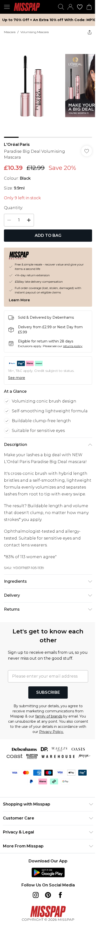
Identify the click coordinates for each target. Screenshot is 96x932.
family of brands (48, 716)
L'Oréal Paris (17, 144)
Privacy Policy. (51, 732)
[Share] (89, 32)
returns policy (72, 346)
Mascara (10, 32)
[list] (48, 88)
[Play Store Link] (48, 872)
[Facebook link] (60, 895)
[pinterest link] (48, 895)
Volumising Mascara (34, 32)
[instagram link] (36, 895)
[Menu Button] (7, 7)
